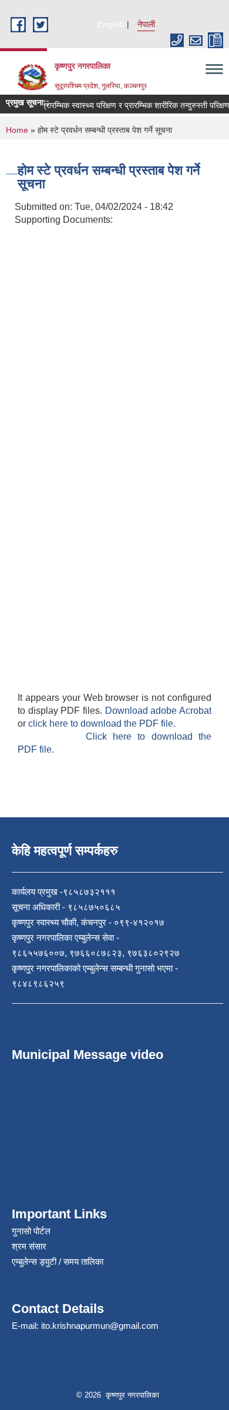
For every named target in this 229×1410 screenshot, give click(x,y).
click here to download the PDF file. (102, 724)
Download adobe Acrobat (158, 711)
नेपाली (146, 24)
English (110, 24)
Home (17, 130)
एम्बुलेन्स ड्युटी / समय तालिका (57, 1262)
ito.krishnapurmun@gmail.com (100, 1326)
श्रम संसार (29, 1246)
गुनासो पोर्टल (31, 1231)
